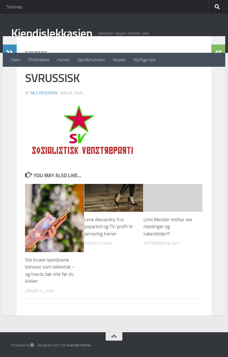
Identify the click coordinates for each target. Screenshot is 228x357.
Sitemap (14, 6)
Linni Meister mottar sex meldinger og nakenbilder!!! (167, 227)
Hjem (16, 59)
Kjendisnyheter (91, 59)
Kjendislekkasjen (51, 33)
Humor (63, 59)
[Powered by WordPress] (32, 345)
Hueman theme (78, 345)
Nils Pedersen (44, 93)
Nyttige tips (144, 59)
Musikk (119, 59)
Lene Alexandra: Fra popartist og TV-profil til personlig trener (108, 227)
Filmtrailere (38, 59)
